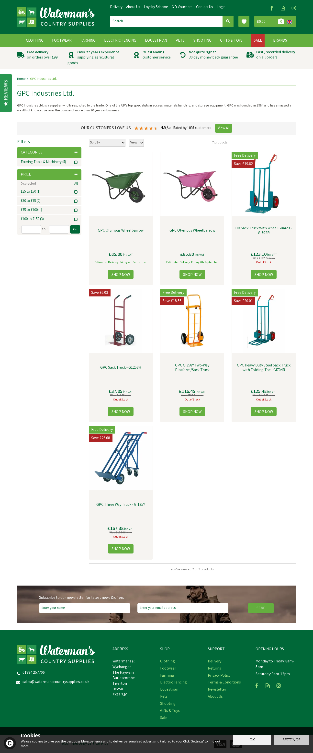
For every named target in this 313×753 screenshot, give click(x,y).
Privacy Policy (219, 676)
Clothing (167, 661)
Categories (32, 152)
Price (26, 174)
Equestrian (169, 690)
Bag (269, 21)
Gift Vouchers (182, 7)
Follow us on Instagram (294, 8)
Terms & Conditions (224, 682)
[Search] (228, 21)
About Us (215, 697)
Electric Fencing (173, 682)
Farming (167, 676)
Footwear (168, 668)
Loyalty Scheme (156, 7)
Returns (214, 668)
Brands (280, 41)
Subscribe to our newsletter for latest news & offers (81, 598)
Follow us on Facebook (272, 8)
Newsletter (217, 690)
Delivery (214, 661)
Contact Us (204, 7)
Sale (163, 718)
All (76, 183)
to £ (45, 229)
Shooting (168, 704)
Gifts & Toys (170, 711)
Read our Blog (283, 8)
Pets (164, 697)
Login (221, 7)
